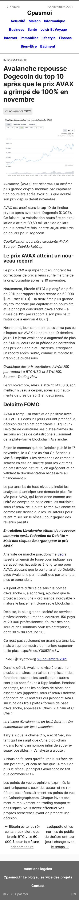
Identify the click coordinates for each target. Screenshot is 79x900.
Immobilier (29, 38)
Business (16, 29)
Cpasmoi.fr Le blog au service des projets (38, 877)
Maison (35, 21)
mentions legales (38, 869)
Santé (32, 29)
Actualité (18, 21)
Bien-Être (29, 46)
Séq (61, 554)
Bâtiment (47, 46)
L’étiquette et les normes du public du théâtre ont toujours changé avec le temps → (60, 836)
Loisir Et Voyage (53, 29)
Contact (37, 886)
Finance (65, 38)
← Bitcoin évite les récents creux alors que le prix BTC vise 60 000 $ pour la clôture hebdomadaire (22, 836)
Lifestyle (49, 38)
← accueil (13, 6)
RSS (73, 894)
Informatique (54, 21)
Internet (10, 38)
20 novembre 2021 (52, 659)
